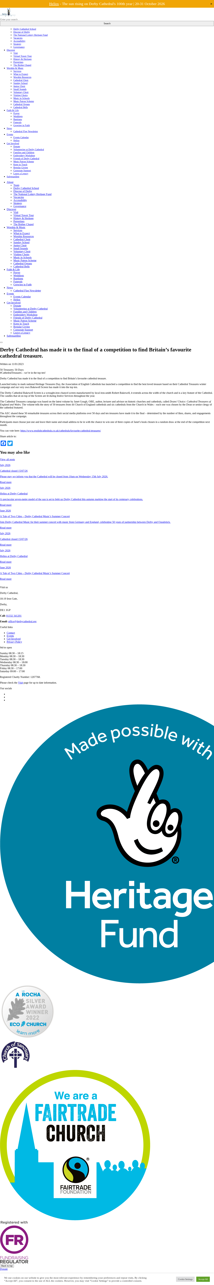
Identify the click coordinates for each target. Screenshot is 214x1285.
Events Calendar (21, 137)
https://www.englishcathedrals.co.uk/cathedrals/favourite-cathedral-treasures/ (60, 430)
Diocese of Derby (21, 32)
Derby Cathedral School (24, 29)
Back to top (7, 1266)
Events (10, 134)
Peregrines (18, 62)
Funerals (17, 122)
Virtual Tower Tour (22, 56)
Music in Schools (21, 98)
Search (107, 23)
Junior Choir (19, 86)
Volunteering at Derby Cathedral (28, 149)
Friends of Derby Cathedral (26, 158)
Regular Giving (20, 167)
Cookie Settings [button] (185, 1279)
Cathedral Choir (20, 80)
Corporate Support (22, 170)
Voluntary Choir (21, 92)
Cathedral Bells (20, 107)
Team (16, 185)
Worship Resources (22, 77)
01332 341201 (14, 615)
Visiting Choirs (20, 95)
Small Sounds (19, 89)
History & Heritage (22, 59)
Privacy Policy (14, 641)
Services (17, 71)
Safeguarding (13, 176)
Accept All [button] (203, 1279)
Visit (15, 53)
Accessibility (19, 41)
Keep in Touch (20, 164)
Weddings (18, 116)
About (10, 182)
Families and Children (23, 152)
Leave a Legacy (20, 173)
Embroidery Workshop (24, 155)
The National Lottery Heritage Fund (30, 35)
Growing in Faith (21, 125)
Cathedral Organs (21, 104)
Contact (11, 632)
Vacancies (17, 38)
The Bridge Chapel (22, 65)
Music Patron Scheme (23, 101)
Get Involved (13, 143)
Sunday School (20, 83)
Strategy (17, 44)
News (9, 128)
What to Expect (20, 74)
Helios (54, 4)
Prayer (16, 113)
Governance (19, 47)
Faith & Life (13, 110)
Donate (16, 146)
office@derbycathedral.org (22, 621)
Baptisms (17, 119)
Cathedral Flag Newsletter (25, 131)
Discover (11, 50)
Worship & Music (15, 68)
